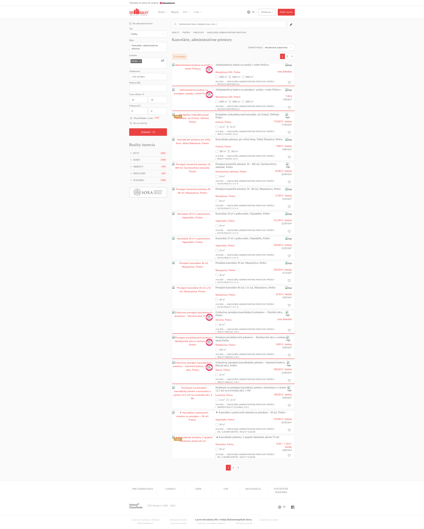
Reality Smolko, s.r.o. (228, 332)
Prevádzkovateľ (143, 489)
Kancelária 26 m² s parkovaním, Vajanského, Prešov (242, 213)
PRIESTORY (139, 173)
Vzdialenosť (134, 71)
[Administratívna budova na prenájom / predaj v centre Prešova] (192, 91)
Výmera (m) (134, 105)
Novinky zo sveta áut (244, 523)
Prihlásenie (266, 12)
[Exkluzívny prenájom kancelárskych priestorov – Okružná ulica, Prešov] (192, 314)
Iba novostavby (140, 123)
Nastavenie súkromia (281, 490)
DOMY (136, 159)
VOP (225, 489)
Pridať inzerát (286, 12)
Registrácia (253, 489)
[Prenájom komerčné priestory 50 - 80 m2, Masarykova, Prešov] (192, 191)
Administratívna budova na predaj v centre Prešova (242, 64)
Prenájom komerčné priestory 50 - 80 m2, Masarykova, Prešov (248, 188)
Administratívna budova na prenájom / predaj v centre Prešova (248, 89)
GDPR (198, 489)
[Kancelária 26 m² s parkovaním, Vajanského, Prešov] (192, 215)
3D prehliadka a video (146, 118)
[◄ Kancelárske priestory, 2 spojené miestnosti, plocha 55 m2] (192, 439)
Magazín (175, 12)
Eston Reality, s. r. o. (228, 184)
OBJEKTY (137, 166)
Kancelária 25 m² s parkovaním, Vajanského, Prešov (242, 238)
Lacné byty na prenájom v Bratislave (211, 523)
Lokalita (133, 55)
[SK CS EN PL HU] (250, 12)
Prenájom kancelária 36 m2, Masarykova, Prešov (241, 262)
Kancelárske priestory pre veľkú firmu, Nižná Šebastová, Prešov (249, 139)
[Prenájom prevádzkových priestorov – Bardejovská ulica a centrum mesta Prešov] (192, 341)
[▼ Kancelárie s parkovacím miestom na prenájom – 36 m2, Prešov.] (192, 416)
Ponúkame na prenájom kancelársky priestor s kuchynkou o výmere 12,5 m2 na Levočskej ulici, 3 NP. (250, 389)
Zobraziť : (148, 132)
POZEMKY (138, 180)
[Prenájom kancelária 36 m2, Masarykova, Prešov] (192, 265)
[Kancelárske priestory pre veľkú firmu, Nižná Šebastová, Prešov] (192, 141)
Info (185, 12)
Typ (131, 29)
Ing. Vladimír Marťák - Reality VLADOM (236, 432)
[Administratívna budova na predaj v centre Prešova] (192, 66)
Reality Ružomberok (145, 523)
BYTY (135, 153)
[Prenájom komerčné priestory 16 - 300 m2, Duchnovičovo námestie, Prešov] (192, 167)
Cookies (170, 489)
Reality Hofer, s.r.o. (227, 134)
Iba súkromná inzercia (143, 23)
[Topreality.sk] (139, 12)
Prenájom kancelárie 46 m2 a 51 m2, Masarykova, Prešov (245, 287)
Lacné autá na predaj (178, 523)
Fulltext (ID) (134, 83)
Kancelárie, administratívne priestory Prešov (250, 82)
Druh (131, 40)
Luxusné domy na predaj (268, 520)
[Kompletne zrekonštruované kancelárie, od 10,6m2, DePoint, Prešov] (192, 118)
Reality (161, 12)
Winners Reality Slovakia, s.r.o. (233, 407)
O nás (197, 12)
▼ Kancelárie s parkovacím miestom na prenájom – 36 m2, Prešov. (250, 412)
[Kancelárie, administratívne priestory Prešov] (292, 56)
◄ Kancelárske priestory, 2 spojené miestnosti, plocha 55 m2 (247, 437)
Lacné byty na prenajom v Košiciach (145, 520)
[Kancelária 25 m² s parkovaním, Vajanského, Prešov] (192, 240)
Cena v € (136, 94)
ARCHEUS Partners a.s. (228, 84)
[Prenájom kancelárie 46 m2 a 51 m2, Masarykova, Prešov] (192, 289)
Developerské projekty (178, 520)
